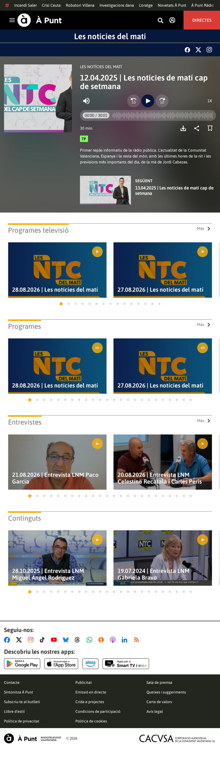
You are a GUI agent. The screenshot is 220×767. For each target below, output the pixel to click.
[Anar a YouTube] (55, 640)
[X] (198, 49)
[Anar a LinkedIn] (125, 640)
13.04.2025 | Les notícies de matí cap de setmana (174, 190)
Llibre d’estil (14, 711)
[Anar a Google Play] (22, 663)
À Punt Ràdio (202, 5)
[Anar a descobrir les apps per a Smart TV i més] (125, 663)
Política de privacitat (21, 721)
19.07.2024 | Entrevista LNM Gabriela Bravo (154, 574)
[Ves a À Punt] (39, 20)
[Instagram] (209, 49)
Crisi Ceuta (51, 5)
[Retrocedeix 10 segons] (133, 100)
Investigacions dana (117, 5)
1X (209, 100)
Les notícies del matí (110, 36)
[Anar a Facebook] (8, 640)
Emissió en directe (90, 692)
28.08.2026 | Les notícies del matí (55, 289)
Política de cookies (91, 721)
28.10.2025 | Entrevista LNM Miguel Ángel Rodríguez (48, 574)
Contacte (12, 682)
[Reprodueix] (147, 100)
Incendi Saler (25, 5)
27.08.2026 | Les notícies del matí (160, 289)
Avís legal (154, 711)
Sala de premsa (159, 682)
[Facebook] (187, 50)
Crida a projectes (89, 702)
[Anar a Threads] (79, 640)
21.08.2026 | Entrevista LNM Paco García (55, 478)
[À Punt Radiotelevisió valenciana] (32, 738)
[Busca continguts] (160, 20)
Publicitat (83, 682)
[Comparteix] (198, 128)
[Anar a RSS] (137, 640)
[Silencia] (86, 100)
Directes (201, 20)
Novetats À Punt (172, 5)
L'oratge (146, 5)
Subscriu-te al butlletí (22, 702)
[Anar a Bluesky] (67, 640)
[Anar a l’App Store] (61, 663)
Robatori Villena (80, 5)
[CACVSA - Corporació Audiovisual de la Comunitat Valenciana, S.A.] (177, 738)
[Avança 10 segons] (162, 100)
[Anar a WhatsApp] (90, 640)
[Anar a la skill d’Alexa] (90, 663)
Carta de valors (159, 702)
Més (200, 228)
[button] (61, 303)
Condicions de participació (97, 711)
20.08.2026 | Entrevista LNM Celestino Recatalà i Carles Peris (160, 478)
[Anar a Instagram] (32, 640)
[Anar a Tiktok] (43, 640)
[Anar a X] (20, 640)
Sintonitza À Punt (18, 692)
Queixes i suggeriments (166, 692)
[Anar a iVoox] (102, 640)
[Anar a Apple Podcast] (114, 640)
